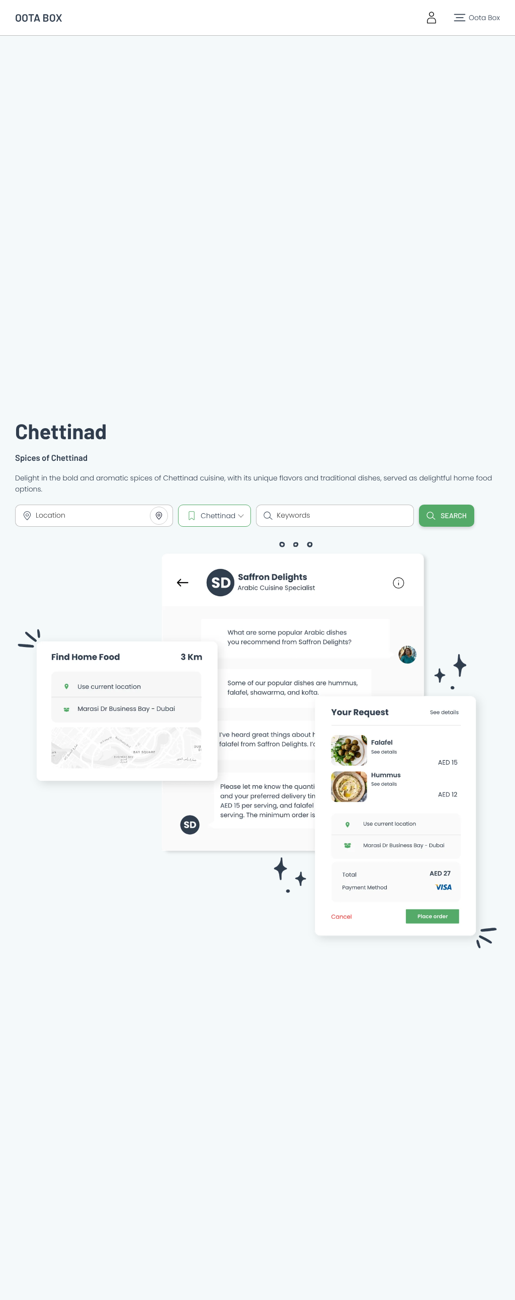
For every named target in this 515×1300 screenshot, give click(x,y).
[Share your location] (159, 516)
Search (454, 515)
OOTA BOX (38, 18)
